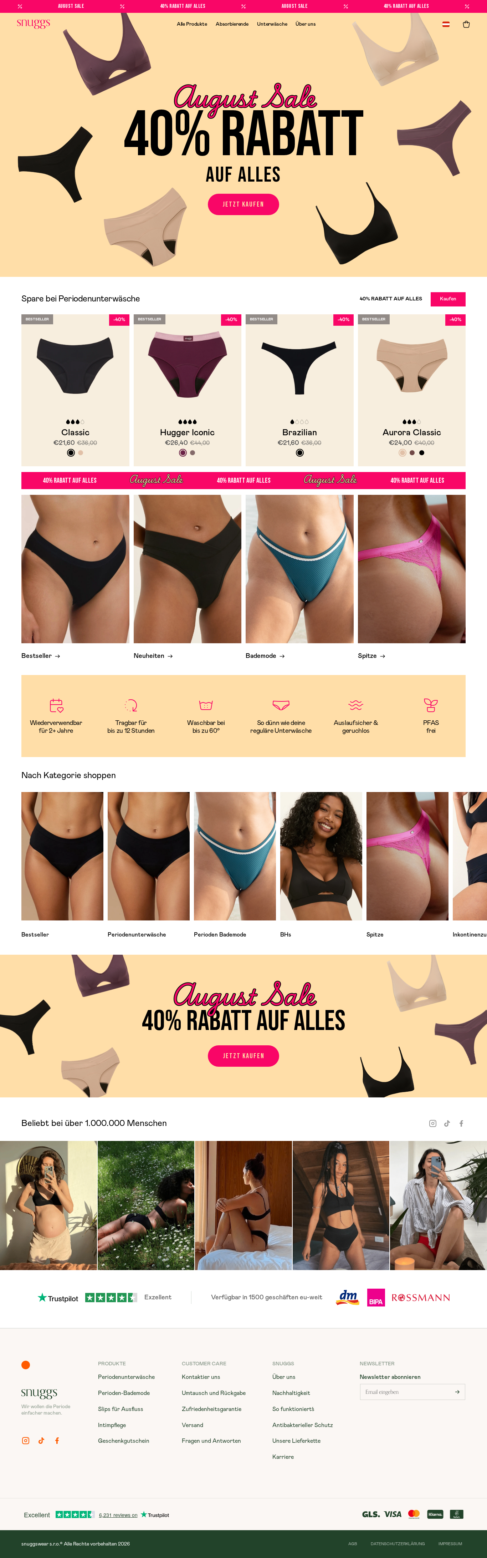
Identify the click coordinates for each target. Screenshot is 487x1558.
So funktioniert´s (293, 1409)
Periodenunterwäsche (126, 1377)
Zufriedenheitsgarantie (211, 1409)
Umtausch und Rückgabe (214, 1393)
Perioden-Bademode (124, 1393)
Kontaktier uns (201, 1377)
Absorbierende (232, 24)
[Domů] (33, 24)
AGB (352, 1544)
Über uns (306, 24)
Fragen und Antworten (211, 1441)
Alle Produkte (192, 24)
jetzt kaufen (243, 204)
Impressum (450, 1544)
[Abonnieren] (457, 1392)
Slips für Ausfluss (120, 1409)
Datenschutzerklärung (398, 1544)
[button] (466, 24)
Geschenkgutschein (123, 1441)
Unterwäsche (272, 24)
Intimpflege (112, 1425)
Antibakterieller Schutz (302, 1425)
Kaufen (448, 298)
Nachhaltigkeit (291, 1393)
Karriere (283, 1457)
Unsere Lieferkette (296, 1441)
